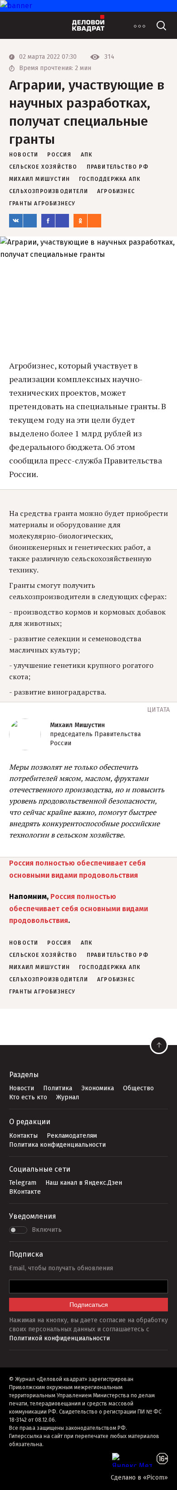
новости (23, 154)
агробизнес (116, 191)
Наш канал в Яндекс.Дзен (83, 1183)
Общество (138, 1088)
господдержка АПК (109, 179)
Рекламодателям (72, 1136)
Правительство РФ (117, 167)
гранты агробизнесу (42, 203)
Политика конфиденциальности (57, 1145)
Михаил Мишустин (39, 179)
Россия (59, 154)
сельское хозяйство (43, 167)
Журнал (67, 1097)
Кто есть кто (28, 1097)
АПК (87, 154)
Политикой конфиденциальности (59, 1338)
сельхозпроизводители (48, 191)
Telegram (22, 1183)
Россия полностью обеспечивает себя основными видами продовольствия (78, 908)
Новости (21, 1088)
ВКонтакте (25, 1192)
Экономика (97, 1088)
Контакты (23, 1136)
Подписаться (88, 1304)
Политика (57, 1088)
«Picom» (155, 1477)
